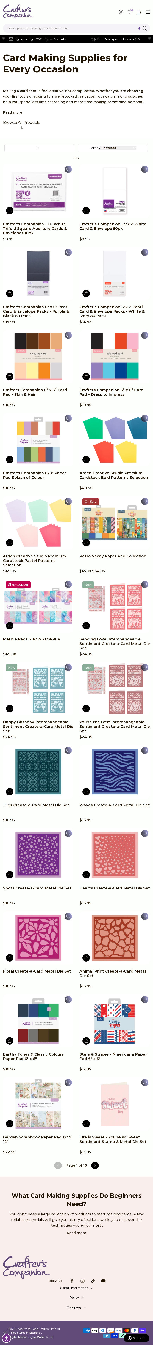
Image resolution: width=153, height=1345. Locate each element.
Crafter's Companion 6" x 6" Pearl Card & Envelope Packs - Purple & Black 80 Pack (36, 311)
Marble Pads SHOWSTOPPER (31, 639)
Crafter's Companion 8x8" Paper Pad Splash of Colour (34, 475)
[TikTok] (93, 1281)
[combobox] (76, 28)
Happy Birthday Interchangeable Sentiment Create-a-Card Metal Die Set (38, 726)
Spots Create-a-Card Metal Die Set (37, 888)
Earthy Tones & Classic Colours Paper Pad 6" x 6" (33, 1056)
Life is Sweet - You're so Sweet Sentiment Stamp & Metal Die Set (112, 1139)
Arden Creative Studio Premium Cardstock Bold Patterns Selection (113, 475)
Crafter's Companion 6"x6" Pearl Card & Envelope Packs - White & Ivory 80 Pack (112, 311)
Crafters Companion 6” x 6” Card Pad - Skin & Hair (35, 392)
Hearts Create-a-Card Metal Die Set (114, 888)
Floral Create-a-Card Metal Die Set (37, 971)
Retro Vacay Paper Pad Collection (112, 556)
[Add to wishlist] (68, 169)
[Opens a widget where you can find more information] (136, 1338)
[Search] (144, 28)
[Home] (18, 11)
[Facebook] (72, 1281)
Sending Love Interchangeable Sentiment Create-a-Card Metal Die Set (114, 643)
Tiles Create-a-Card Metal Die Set (36, 805)
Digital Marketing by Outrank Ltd (31, 1337)
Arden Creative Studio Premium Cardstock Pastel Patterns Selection (34, 560)
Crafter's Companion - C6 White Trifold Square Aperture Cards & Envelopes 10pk (35, 228)
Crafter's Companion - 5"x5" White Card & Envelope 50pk (112, 226)
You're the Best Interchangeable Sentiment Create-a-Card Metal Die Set (114, 726)
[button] (139, 28)
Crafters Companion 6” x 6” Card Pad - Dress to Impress (111, 392)
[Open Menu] (148, 12)
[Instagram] (82, 1281)
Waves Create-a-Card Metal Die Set (114, 805)
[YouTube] (103, 1281)
